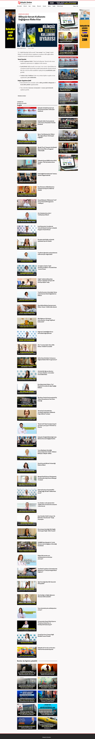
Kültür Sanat (60, 6)
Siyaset (44, 6)
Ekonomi (39, 6)
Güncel (25, 6)
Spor (30, 6)
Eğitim (49, 6)
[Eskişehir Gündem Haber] (24, 3)
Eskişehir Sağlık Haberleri (23, 14)
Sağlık (54, 6)
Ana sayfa (19, 6)
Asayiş (33, 6)
